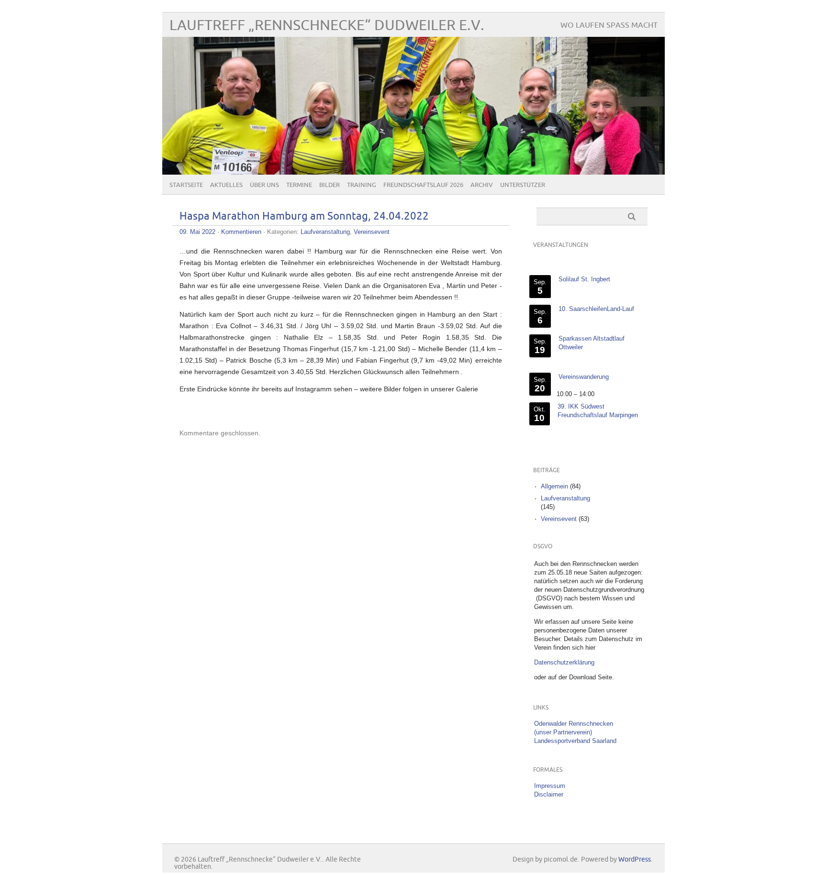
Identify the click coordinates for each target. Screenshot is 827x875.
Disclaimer (548, 794)
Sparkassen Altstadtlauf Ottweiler (592, 343)
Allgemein (554, 486)
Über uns (264, 185)
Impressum (549, 785)
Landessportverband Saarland (575, 740)
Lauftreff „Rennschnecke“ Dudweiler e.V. (326, 25)
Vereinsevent (372, 231)
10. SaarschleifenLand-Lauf (596, 308)
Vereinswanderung (584, 376)
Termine (299, 185)
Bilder (329, 185)
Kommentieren (241, 231)
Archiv (481, 185)
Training (361, 185)
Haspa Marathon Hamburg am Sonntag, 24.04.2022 (304, 216)
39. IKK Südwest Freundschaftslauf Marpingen (598, 411)
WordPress (634, 859)
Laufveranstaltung (325, 231)
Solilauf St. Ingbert (584, 279)
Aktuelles (226, 185)
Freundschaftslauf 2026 (423, 185)
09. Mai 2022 (197, 231)
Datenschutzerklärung (564, 662)
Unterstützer (522, 185)
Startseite (186, 185)
